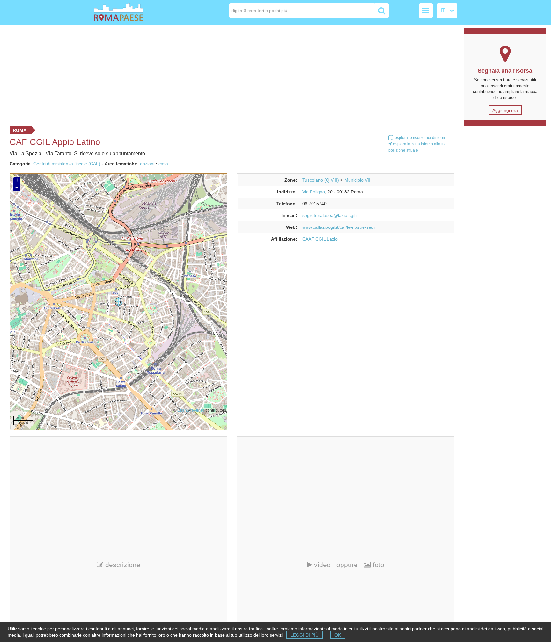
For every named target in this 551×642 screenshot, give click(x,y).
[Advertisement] (230, 74)
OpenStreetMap (191, 410)
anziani (147, 163)
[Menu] (426, 10)
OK (337, 635)
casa (163, 163)
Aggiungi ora (505, 110)
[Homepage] (130, 12)
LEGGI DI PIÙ (304, 635)
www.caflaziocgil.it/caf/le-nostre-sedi (338, 227)
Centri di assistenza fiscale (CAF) (66, 163)
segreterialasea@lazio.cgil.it (330, 215)
